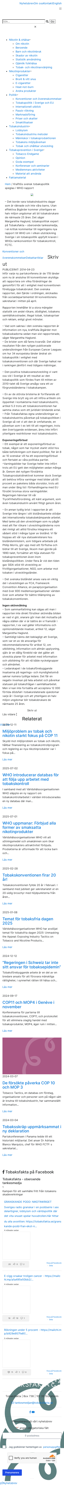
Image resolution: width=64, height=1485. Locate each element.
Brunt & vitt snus (26, 79)
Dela (51, 1265)
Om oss (38, 3)
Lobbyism (22, 130)
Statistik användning (28, 59)
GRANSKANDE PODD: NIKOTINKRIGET (28, 1201)
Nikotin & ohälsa (19, 39)
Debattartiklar (34, 257)
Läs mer (7, 759)
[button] (15, 1264)
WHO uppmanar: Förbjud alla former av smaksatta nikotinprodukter (29, 827)
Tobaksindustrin (19, 126)
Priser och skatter (27, 118)
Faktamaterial (17, 177)
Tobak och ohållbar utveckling (34, 146)
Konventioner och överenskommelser (39, 98)
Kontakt (48, 3)
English (57, 3)
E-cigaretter (23, 83)
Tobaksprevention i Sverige (26, 150)
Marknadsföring (25, 114)
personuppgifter (52, 1446)
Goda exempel (25, 161)
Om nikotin (22, 43)
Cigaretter (22, 75)
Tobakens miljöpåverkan (31, 142)
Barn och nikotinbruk (28, 51)
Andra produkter (26, 91)
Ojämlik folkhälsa (26, 63)
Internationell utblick (28, 106)
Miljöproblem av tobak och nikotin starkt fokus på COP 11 (30, 733)
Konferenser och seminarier (32, 165)
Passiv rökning (25, 110)
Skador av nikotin (26, 55)
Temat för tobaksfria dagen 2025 (27, 921)
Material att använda (28, 173)
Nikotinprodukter (19, 71)
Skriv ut (32, 710)
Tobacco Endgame (27, 153)
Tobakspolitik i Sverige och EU (35, 102)
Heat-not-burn (24, 87)
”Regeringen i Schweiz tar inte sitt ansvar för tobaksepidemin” (31, 964)
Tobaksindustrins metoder (32, 134)
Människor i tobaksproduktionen (36, 138)
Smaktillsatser (24, 122)
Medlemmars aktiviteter (30, 169)
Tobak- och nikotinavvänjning (34, 67)
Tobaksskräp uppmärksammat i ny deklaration (31, 1128)
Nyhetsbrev (27, 3)
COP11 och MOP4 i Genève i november (28, 1004)
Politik (13, 94)
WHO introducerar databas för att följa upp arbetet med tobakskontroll (30, 779)
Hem (8, 184)
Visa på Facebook (54, 1263)
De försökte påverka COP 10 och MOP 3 (28, 1085)
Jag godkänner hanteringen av (35, 1446)
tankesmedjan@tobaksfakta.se (33, 1402)
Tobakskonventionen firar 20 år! (29, 877)
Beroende (21, 47)
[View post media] (16, 1246)
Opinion (20, 157)
